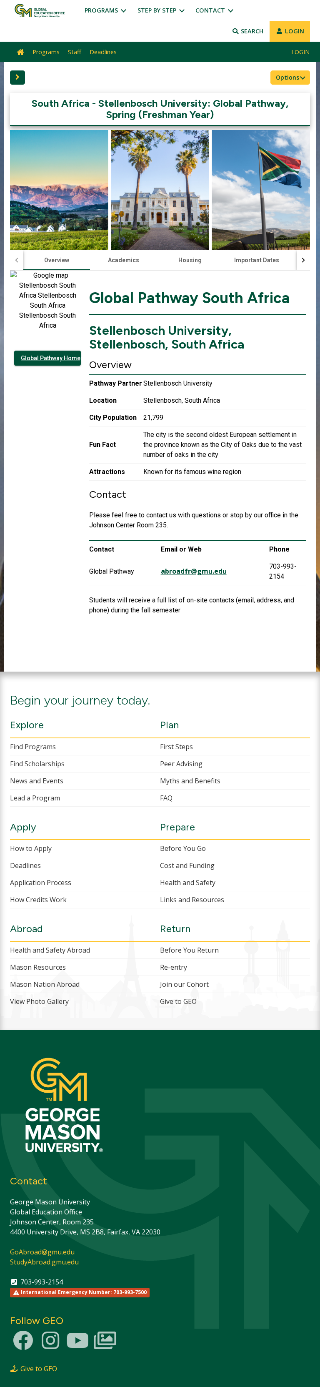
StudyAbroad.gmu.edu (44, 1262)
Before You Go (183, 848)
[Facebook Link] (23, 1345)
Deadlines (103, 52)
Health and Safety (187, 882)
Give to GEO (178, 1001)
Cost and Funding (187, 865)
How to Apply (31, 848)
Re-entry (173, 967)
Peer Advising (181, 763)
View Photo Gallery (39, 1001)
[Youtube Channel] (77, 1345)
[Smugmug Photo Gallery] (105, 1345)
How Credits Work (38, 899)
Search (251, 31)
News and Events (36, 780)
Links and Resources (192, 899)
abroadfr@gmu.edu (194, 571)
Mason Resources (38, 967)
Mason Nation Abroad (45, 984)
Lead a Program (35, 798)
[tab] (56, 260)
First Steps (176, 746)
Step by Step (158, 10)
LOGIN (293, 31)
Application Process (40, 882)
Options (288, 77)
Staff (74, 52)
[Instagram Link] (50, 1345)
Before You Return (189, 950)
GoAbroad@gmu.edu (42, 1252)
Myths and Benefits (190, 780)
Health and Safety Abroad (50, 950)
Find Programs (33, 746)
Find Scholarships (37, 763)
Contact (211, 10)
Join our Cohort (184, 984)
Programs (102, 10)
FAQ (166, 798)
